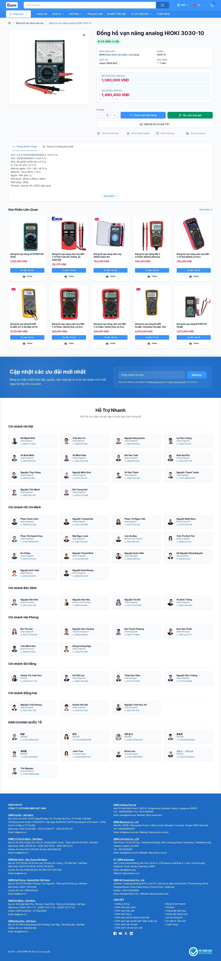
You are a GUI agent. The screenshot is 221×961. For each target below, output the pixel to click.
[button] (49, 67)
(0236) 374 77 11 (27, 907)
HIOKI (102, 54)
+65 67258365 (146, 811)
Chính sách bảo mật (177, 382)
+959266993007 (126, 828)
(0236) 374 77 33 (66, 907)
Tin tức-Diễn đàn (140, 13)
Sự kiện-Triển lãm (116, 13)
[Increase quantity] (114, 115)
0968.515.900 (31, 890)
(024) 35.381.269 (27, 828)
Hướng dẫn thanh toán (177, 914)
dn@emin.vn (20, 914)
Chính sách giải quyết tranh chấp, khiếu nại (136, 921)
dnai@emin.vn (21, 931)
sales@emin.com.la (129, 852)
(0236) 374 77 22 (46, 907)
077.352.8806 (40, 911)
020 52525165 (125, 849)
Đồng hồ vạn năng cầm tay (30, 23)
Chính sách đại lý (123, 914)
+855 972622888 (130, 890)
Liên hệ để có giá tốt (157, 124)
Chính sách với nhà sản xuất (128, 927)
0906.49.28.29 (23, 911)
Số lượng (100, 110)
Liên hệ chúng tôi (174, 917)
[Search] (162, 5)
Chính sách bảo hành (125, 907)
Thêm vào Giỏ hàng (145, 115)
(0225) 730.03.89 (27, 887)
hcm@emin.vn (21, 852)
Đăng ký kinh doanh (176, 904)
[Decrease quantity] (100, 115)
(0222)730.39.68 (27, 866)
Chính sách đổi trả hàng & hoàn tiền (132, 917)
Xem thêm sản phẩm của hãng (122, 54)
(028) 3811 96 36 (27, 846)
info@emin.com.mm (129, 832)
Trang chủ (41, 13)
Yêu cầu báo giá (192, 115)
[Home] (9, 23)
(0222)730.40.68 (45, 866)
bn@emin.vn (20, 873)
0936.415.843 (31, 870)
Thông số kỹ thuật (26, 146)
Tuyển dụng (163, 13)
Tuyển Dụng (172, 924)
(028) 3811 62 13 (64, 846)
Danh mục (18, 14)
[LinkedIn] (131, 933)
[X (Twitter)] (125, 933)
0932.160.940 (30, 928)
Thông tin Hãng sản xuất (59, 146)
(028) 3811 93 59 (46, 846)
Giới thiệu (74, 13)
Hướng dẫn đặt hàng (176, 910)
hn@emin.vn (20, 832)
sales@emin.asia (128, 815)
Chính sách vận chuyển (126, 924)
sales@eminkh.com (129, 893)
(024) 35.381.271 (46, 828)
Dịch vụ (57, 13)
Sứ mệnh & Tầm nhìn (176, 921)
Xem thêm (109, 196)
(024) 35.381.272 (64, 828)
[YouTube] (120, 933)
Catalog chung (122, 904)
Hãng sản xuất (95, 13)
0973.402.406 (54, 870)
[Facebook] (115, 933)
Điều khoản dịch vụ (157, 382)
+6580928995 (125, 811)
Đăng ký (197, 374)
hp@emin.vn (20, 893)
